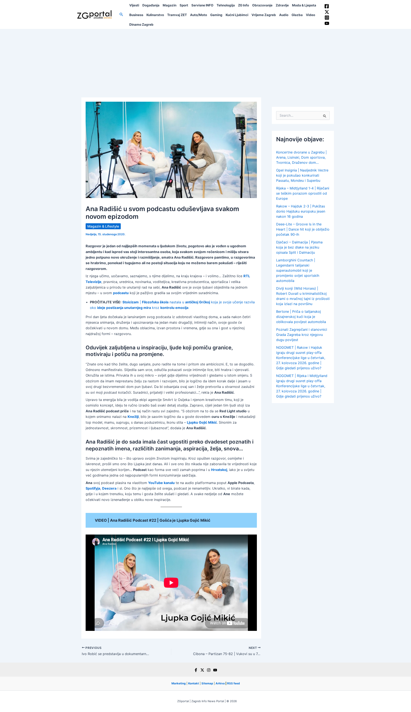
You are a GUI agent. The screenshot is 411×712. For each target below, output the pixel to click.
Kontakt (193, 683)
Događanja (150, 5)
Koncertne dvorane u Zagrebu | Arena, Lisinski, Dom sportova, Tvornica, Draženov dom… (301, 157)
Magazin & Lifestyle (103, 226)
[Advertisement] (205, 61)
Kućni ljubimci (237, 15)
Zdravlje (282, 5)
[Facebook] (326, 6)
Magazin (169, 5)
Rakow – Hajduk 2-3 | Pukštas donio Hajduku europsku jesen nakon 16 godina (300, 211)
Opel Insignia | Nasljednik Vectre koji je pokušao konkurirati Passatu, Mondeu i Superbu (302, 175)
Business (136, 15)
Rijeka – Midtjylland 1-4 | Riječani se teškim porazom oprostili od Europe (302, 193)
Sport (184, 5)
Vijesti (134, 5)
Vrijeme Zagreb (264, 15)
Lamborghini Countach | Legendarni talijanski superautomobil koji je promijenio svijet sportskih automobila (297, 270)
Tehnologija (226, 5)
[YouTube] (327, 23)
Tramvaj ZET (177, 15)
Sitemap (207, 683)
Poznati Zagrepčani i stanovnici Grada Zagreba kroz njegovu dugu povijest (301, 334)
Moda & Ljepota (304, 5)
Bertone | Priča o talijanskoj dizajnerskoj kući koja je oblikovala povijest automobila (301, 316)
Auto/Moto (198, 15)
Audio (283, 15)
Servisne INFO (202, 5)
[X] (202, 670)
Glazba (297, 15)
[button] (121, 14)
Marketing (178, 683)
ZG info (243, 5)
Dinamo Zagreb (141, 24)
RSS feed (233, 683)
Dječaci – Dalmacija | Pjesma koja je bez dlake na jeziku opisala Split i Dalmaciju (299, 247)
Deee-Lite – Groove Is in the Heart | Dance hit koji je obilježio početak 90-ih (302, 229)
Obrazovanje (262, 5)
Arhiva (220, 683)
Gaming (216, 15)
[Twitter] (327, 12)
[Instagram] (327, 17)
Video (310, 15)
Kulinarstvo (155, 15)
